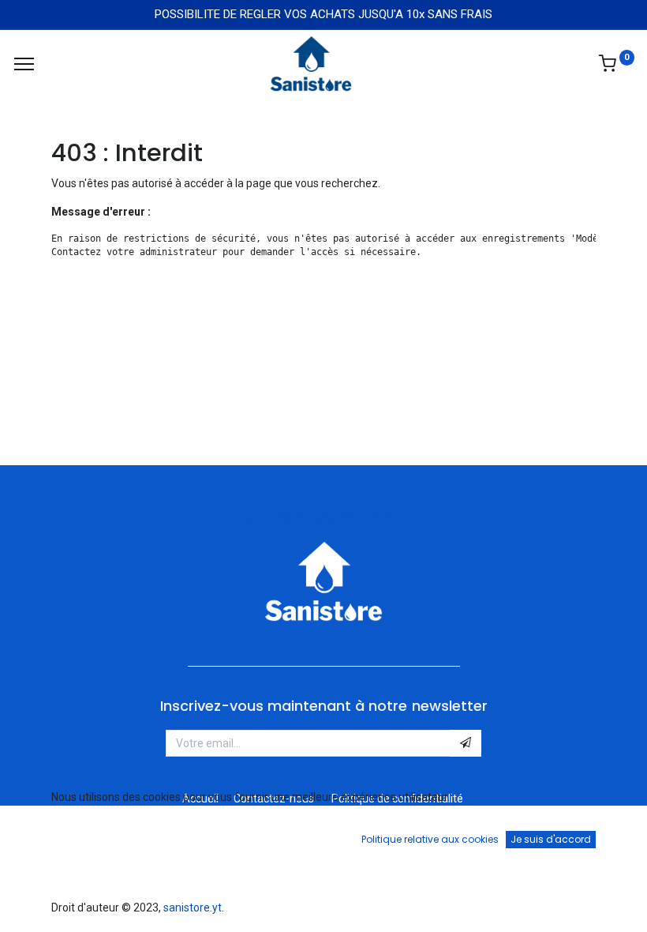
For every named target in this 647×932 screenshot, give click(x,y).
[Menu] (24, 64)
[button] (465, 743)
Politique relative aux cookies (430, 839)
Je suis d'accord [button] (550, 839)
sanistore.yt (192, 907)
